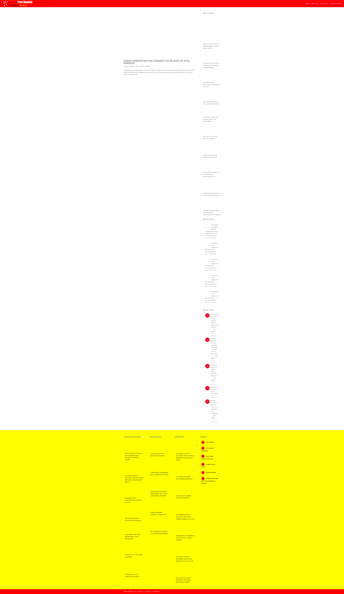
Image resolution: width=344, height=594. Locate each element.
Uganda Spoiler (211, 472)
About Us (315, 3)
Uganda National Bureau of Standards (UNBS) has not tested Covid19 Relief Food (211, 231)
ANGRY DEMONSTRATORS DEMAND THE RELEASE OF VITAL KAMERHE (157, 62)
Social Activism (336, 3)
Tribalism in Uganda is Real (214, 389)
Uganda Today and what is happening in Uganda (209, 481)
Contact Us (324, 3)
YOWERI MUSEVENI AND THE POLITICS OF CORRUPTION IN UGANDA (214, 407)
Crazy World (210, 442)
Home (307, 3)
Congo (147, 66)
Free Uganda (130, 66)
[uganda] (211, 21)
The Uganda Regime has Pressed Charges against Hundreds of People (214, 320)
